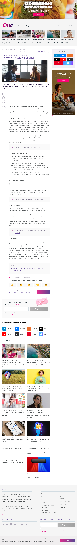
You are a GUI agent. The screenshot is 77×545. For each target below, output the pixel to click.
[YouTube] (63, 59)
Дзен (21, 334)
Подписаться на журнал (10, 515)
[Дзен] (70, 59)
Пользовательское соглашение (47, 506)
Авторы (43, 503)
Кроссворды (64, 504)
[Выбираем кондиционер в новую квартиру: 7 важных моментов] (13, 445)
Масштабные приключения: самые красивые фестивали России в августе (12, 388)
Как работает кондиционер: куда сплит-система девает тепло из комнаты (37, 476)
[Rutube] (57, 59)
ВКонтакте (22, 328)
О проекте (44, 494)
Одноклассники (35, 328)
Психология (43, 26)
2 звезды (40, 51)
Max (45, 334)
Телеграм (10, 328)
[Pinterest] (58, 63)
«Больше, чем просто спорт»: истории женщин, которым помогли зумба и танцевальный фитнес (38, 41)
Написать (45, 292)
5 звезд (44, 51)
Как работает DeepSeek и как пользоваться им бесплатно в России (12, 440)
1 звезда (38, 51)
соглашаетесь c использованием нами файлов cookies (38, 541)
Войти (71, 26)
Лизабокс (63, 494)
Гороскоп (53, 26)
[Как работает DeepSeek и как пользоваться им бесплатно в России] (13, 428)
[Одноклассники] (70, 55)
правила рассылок (24, 314)
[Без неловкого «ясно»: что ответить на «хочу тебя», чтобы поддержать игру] (38, 376)
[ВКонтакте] (63, 55)
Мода (27, 26)
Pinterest (34, 334)
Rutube (46, 328)
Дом (59, 26)
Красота (34, 26)
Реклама (44, 497)
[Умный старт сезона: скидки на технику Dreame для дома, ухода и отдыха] (24, 34)
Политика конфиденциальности (48, 511)
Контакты (44, 500)
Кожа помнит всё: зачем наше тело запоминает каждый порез (68, 40)
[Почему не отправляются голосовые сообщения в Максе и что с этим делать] (38, 428)
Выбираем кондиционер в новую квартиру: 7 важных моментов (11, 450)
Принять (67, 540)
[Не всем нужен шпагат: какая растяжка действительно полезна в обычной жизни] (9, 34)
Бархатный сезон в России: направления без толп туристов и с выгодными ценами (53, 41)
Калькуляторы (65, 502)
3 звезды (41, 51)
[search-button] (65, 26)
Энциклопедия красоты (65, 498)
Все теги (63, 507)
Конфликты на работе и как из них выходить (29, 199)
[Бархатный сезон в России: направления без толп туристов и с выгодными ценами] (53, 34)
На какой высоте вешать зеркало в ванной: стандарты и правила (13, 462)
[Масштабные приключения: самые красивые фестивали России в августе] (13, 376)
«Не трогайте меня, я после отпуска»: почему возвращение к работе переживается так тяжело (13, 413)
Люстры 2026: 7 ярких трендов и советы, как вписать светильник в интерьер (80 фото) (38, 451)
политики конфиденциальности (12, 314)
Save (5, 80)
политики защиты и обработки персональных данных (30, 542)
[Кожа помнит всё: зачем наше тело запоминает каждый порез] (68, 34)
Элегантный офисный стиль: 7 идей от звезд (29, 147)
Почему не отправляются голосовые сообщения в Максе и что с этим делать (38, 440)
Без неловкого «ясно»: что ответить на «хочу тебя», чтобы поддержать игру (38, 388)
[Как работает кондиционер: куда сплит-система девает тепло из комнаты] (38, 464)
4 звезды (43, 51)
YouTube (10, 334)
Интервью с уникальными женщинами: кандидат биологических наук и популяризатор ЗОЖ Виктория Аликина (38, 414)
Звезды (21, 26)
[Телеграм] (57, 55)
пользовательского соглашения (38, 312)
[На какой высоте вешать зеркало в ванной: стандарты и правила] (13, 457)
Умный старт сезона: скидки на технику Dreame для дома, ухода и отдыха (24, 41)
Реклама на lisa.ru (56, 115)
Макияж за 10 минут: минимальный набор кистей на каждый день (30, 269)
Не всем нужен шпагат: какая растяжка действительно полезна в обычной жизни (9, 41)
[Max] (68, 63)
